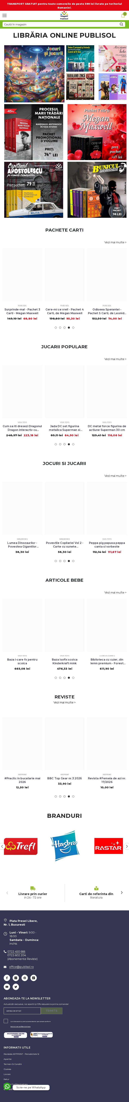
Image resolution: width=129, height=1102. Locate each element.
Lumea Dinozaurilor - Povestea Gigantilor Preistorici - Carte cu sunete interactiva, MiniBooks (22, 545)
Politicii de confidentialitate (20, 1026)
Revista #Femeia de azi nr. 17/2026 (107, 780)
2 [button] (60, 328)
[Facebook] (7, 978)
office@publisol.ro (21, 966)
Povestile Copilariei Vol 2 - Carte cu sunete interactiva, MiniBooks (64, 545)
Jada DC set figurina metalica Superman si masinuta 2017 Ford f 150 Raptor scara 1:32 (64, 428)
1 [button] (56, 328)
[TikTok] (33, 978)
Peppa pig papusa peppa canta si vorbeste (107, 544)
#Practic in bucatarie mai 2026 (22, 780)
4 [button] (69, 328)
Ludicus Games (107, 656)
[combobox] (60, 24)
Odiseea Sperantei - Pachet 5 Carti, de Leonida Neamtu (107, 311)
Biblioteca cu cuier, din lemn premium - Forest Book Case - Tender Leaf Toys (107, 661)
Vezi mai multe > (115, 242)
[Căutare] (64, 24)
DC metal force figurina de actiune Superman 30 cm (107, 428)
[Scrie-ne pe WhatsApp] (7, 1086)
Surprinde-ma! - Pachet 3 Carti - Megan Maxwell (22, 311)
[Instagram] (16, 978)
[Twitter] (16, 987)
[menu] (5, 15)
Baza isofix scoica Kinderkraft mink (65, 661)
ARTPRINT (22, 774)
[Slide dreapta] (122, 893)
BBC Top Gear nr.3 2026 (64, 778)
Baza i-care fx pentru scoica (22, 661)
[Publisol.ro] (20, 846)
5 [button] (73, 328)
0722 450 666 (16, 951)
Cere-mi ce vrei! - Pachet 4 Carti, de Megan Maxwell (65, 311)
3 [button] (64, 328)
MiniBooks (22, 539)
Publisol (22, 306)
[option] (22, 286)
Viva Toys (22, 422)
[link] (33, 893)
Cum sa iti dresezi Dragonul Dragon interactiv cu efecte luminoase (22, 428)
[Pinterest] (25, 978)
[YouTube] (7, 987)
